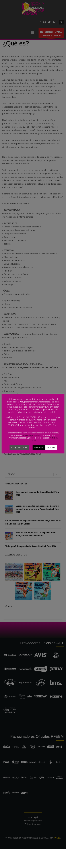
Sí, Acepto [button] (51, 447)
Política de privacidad (31, 435)
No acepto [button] (38, 447)
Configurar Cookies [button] (19, 447)
